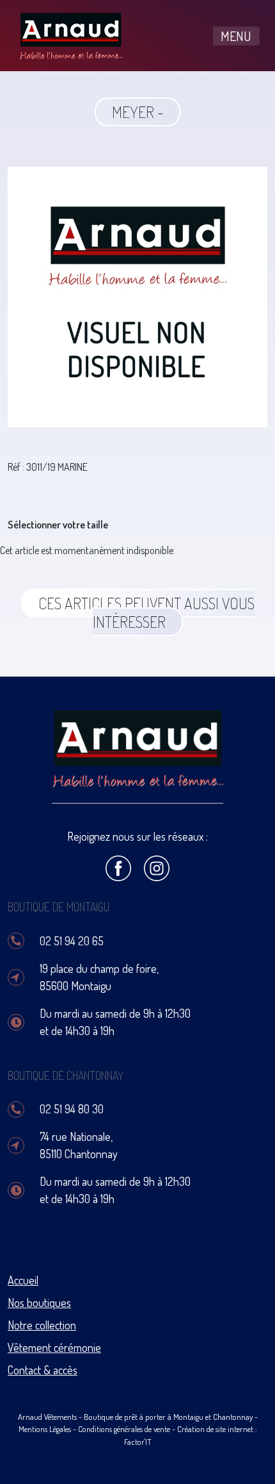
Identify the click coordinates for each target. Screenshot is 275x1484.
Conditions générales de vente (124, 1429)
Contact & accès (42, 1370)
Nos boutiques (39, 1302)
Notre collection (42, 1325)
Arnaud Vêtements (47, 1417)
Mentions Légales (45, 1429)
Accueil (23, 1280)
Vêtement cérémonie (54, 1347)
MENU (236, 36)
